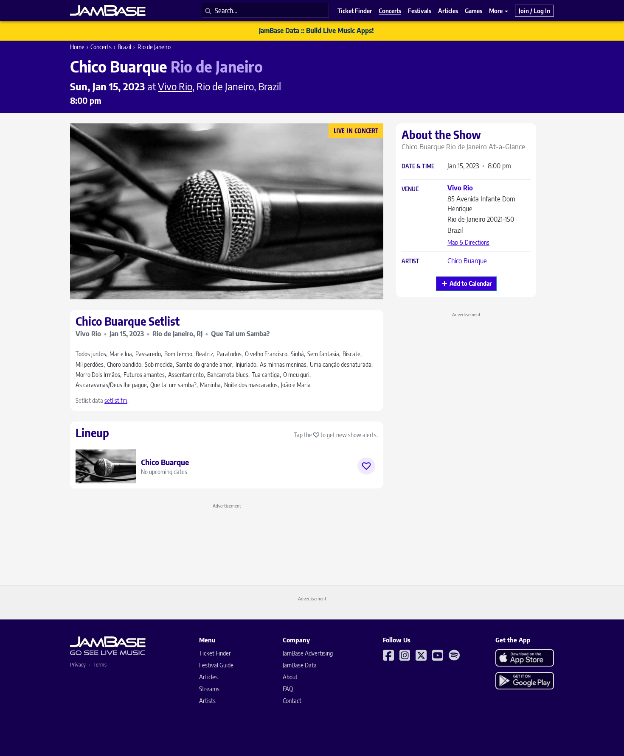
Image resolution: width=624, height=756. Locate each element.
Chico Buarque (467, 261)
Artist (410, 261)
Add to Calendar (471, 283)
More (496, 10)
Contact (292, 700)
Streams (209, 688)
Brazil (124, 46)
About (290, 677)
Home (77, 46)
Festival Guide (216, 665)
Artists (207, 700)
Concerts (101, 46)
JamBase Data (300, 665)
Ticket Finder (215, 653)
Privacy (78, 664)
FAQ (288, 688)
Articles (208, 677)
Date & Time (418, 166)
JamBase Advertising (308, 653)
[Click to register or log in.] (366, 466)
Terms (100, 664)
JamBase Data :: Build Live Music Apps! (316, 30)
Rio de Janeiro (154, 46)
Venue (410, 189)
